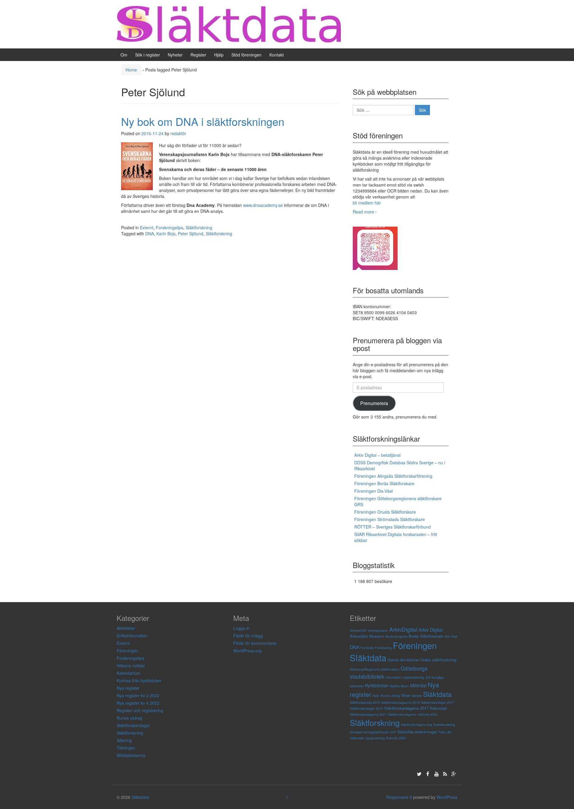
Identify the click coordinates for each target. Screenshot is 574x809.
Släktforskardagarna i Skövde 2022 (412, 714)
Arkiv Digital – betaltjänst (377, 455)
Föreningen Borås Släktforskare (384, 483)
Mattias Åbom (399, 686)
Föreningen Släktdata (393, 651)
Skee (405, 695)
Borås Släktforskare (426, 636)
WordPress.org (247, 651)
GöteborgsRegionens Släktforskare (374, 669)
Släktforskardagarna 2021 (368, 714)
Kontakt (276, 55)
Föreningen (127, 651)
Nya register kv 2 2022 (138, 695)
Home (131, 70)
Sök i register (147, 55)
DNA (149, 233)
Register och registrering (140, 710)
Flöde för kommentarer (255, 643)
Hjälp (219, 55)
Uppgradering (375, 738)
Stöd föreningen (246, 55)
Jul (427, 677)
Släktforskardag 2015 (365, 702)
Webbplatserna (131, 755)
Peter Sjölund (190, 233)
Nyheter (175, 55)
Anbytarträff (358, 630)
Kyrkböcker (376, 685)
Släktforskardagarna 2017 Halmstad (415, 708)
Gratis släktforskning (438, 660)
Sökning (124, 740)
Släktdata (437, 694)
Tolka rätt (444, 732)
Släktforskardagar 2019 (366, 708)
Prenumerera (374, 403)
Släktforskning (199, 228)
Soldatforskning (444, 724)
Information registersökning (404, 677)
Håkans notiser (131, 665)
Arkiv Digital (430, 629)
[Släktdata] (229, 24)
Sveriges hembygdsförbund (369, 732)
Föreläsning (383, 647)
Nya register (128, 688)
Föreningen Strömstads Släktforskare (389, 519)
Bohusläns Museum (367, 636)
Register (198, 55)
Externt (146, 228)
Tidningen (126, 748)
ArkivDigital (403, 629)
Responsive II (399, 797)
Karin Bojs (165, 233)
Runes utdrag (129, 718)
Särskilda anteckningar (417, 732)
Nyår (376, 695)
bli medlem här (367, 203)
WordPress (446, 797)
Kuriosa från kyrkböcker (139, 680)
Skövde (416, 695)
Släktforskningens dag (416, 724)
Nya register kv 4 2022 (138, 703)
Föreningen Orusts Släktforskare (385, 512)
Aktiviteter (126, 628)
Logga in (241, 628)
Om (123, 55)
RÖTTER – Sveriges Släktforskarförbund (392, 527)
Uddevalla (357, 738)
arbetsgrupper (378, 630)
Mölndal (418, 685)
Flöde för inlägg (248, 636)
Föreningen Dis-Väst (373, 491)
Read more (365, 212)
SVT (393, 732)
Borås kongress (396, 636)
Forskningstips (169, 228)
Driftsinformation (132, 636)
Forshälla (367, 647)
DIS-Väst (450, 636)
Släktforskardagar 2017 (437, 702)
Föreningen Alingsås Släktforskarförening (393, 476)
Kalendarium (129, 673)
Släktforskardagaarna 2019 (400, 702)
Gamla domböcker (403, 660)
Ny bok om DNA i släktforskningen (202, 121)
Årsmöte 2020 (396, 738)
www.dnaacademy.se (263, 205)
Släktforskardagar (133, 725)
